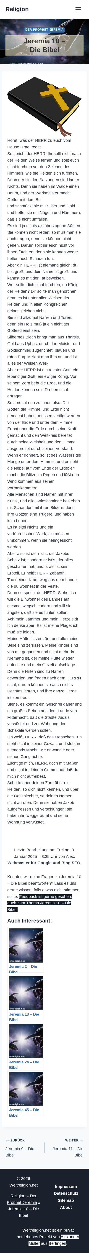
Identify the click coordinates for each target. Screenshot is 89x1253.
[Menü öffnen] (78, 9)
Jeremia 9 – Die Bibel (19, 1148)
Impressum (66, 1186)
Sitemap (66, 1200)
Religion (17, 1196)
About (66, 1207)
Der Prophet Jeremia (44, 29)
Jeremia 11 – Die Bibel (68, 1148)
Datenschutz (66, 1193)
